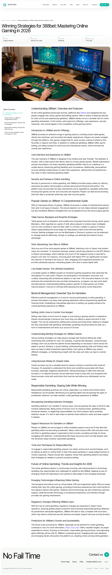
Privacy (96, 568)
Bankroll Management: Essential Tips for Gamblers (15, 123)
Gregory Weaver (8, 40)
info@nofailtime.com (94, 562)
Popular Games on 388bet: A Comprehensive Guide (13, 118)
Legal (106, 568)
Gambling (13, 20)
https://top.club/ (72, 527)
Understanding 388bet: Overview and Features (14, 113)
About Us (89, 568)
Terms (102, 568)
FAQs (81, 562)
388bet (83, 113)
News (8, 20)
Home (3, 20)
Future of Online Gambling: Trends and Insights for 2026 (14, 133)
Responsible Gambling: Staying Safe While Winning (15, 128)
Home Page (65, 562)
